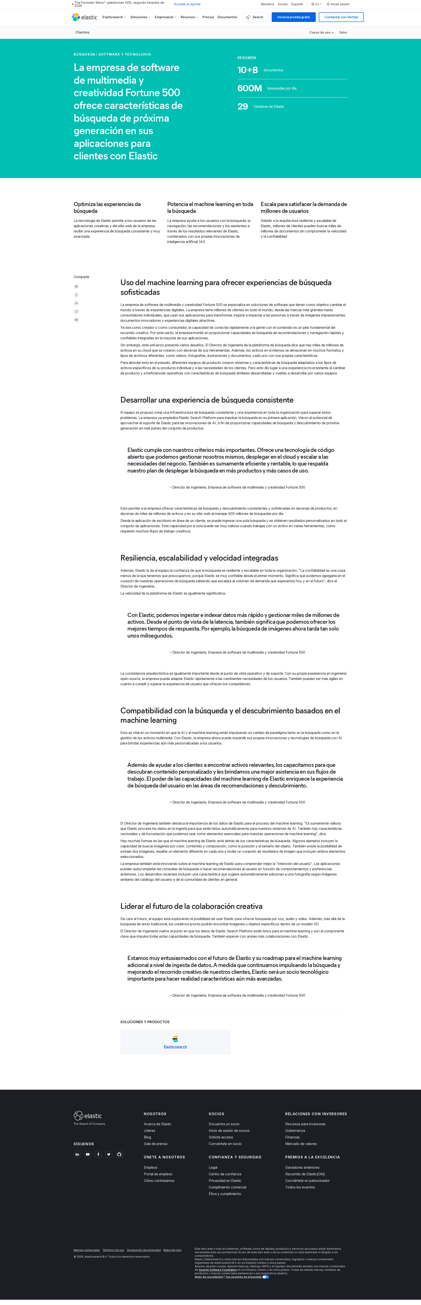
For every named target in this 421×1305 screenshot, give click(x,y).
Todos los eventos (300, 1187)
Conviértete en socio (225, 1143)
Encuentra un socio (224, 1124)
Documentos (227, 17)
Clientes (82, 32)
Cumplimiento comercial (227, 1187)
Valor (343, 32)
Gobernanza (295, 1130)
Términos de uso (113, 1250)
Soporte (297, 4)
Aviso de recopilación (209, 1276)
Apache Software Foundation (218, 1269)
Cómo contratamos (159, 1180)
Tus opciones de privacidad (243, 1276)
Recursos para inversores (305, 1124)
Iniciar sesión (340, 4)
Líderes (149, 1130)
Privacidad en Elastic (225, 1180)
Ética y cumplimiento (225, 1194)
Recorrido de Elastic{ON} (305, 1174)
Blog (147, 1137)
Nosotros (267, 4)
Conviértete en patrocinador (307, 1180)
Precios (208, 17)
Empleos (150, 1167)
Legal (213, 1167)
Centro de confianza (225, 1174)
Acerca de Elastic (157, 1124)
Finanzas (292, 1137)
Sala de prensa (155, 1143)
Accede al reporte (187, 4)
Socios (283, 4)
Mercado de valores (301, 1143)
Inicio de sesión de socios (229, 1130)
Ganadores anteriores (302, 1167)
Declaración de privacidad (144, 1250)
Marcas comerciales (87, 1250)
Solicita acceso (221, 1137)
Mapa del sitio (172, 1250)
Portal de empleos (158, 1174)
